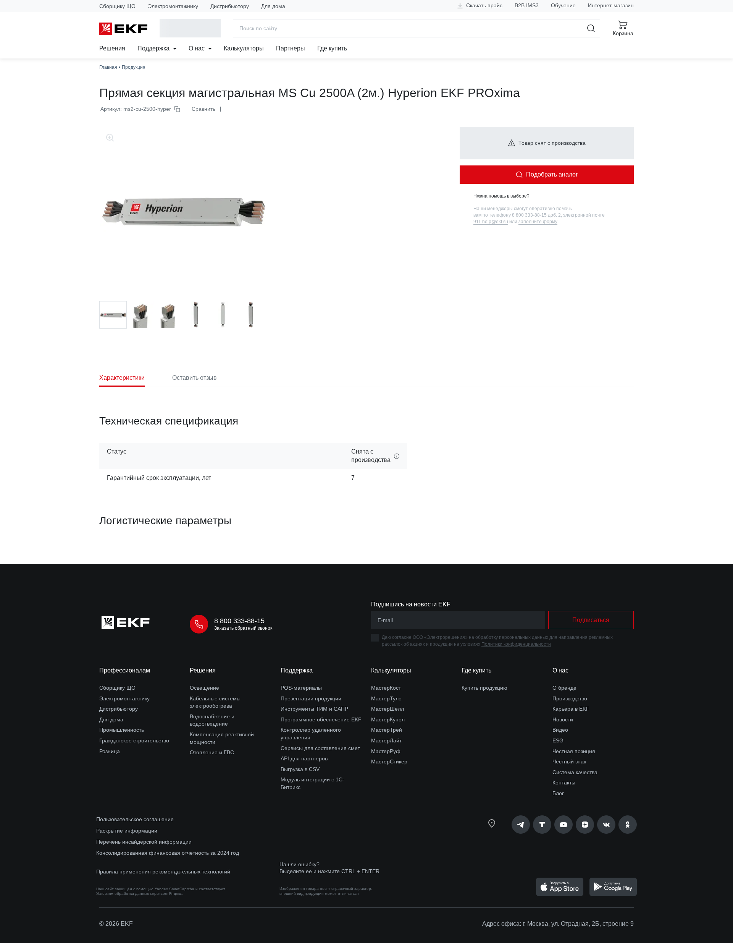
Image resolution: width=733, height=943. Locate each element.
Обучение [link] (563, 5)
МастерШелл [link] (387, 709)
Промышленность (121, 730)
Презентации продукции (311, 698)
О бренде (564, 688)
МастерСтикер (389, 761)
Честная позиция (573, 751)
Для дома (273, 6)
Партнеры (290, 48)
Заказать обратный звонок (243, 628)
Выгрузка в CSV (300, 769)
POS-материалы (301, 688)
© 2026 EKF (116, 923)
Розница (109, 751)
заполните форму (537, 221)
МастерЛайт (386, 740)
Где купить (332, 48)
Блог (558, 793)
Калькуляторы (244, 48)
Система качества (574, 772)
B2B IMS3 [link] (527, 5)
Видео (560, 730)
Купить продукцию (484, 688)
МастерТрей (386, 730)
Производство (569, 698)
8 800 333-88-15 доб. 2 (536, 215)
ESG (557, 740)
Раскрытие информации (126, 831)
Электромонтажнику (173, 6)
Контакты (563, 782)
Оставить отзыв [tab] (194, 377)
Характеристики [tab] (122, 377)
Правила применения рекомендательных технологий (163, 871)
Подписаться (590, 620)
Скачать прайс (483, 5)
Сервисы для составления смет (320, 748)
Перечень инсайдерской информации (144, 842)
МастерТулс (386, 698)
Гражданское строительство (134, 740)
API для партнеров (304, 758)
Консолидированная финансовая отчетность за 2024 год (167, 853)
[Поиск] (591, 28)
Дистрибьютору (229, 6)
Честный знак (569, 761)
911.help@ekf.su (490, 221)
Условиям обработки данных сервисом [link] (132, 893)
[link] (521, 824)
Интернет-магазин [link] (611, 5)
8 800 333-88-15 (239, 621)
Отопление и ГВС (212, 752)
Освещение (204, 688)
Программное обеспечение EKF (321, 719)
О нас (197, 48)
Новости (562, 719)
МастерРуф (385, 751)
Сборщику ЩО (117, 6)
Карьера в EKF (570, 709)
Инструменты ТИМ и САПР (314, 709)
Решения (112, 48)
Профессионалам (124, 670)
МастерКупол (388, 719)
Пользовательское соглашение (135, 819)
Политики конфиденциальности (516, 644)
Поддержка (154, 48)
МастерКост (386, 688)
